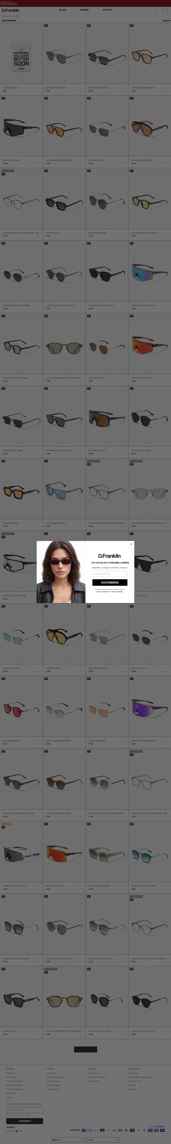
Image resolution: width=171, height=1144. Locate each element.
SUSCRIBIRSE (110, 582)
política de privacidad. (117, 591)
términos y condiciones (103, 591)
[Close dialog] (131, 544)
